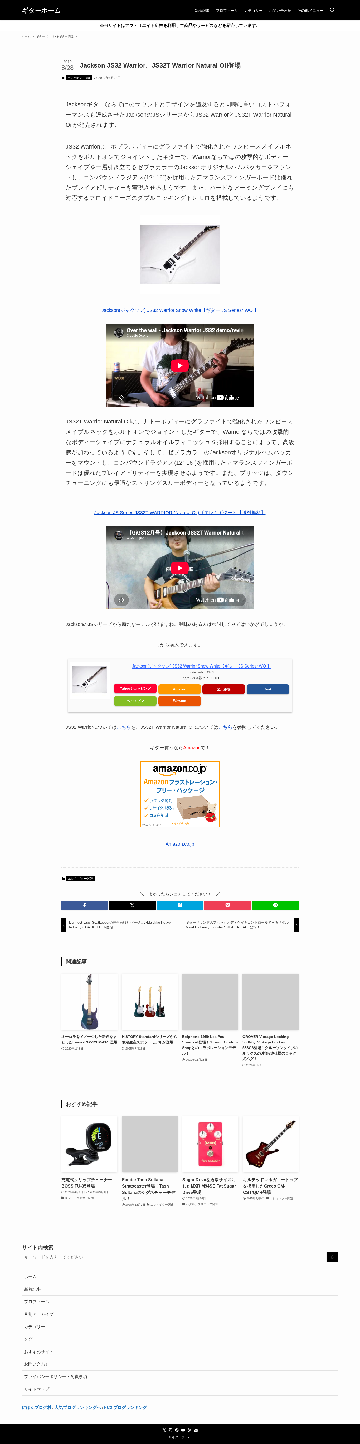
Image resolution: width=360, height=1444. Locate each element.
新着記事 (32, 1289)
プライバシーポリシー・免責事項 (55, 1376)
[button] (84, 905)
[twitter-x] (164, 1430)
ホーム (30, 1276)
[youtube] (183, 1430)
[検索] (332, 1257)
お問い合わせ (36, 1364)
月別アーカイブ (38, 1314)
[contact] (195, 1430)
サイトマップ (36, 1389)
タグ (28, 1339)
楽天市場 (224, 689)
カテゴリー (34, 1326)
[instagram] (170, 1430)
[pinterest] (176, 1430)
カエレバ (209, 672)
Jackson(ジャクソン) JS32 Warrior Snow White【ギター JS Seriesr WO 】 (180, 310)
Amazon (179, 689)
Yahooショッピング (135, 688)
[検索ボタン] (332, 10)
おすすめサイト (38, 1352)
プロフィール (36, 1301)
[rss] (189, 1430)
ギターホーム (41, 10)
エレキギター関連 (79, 77)
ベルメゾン (135, 701)
